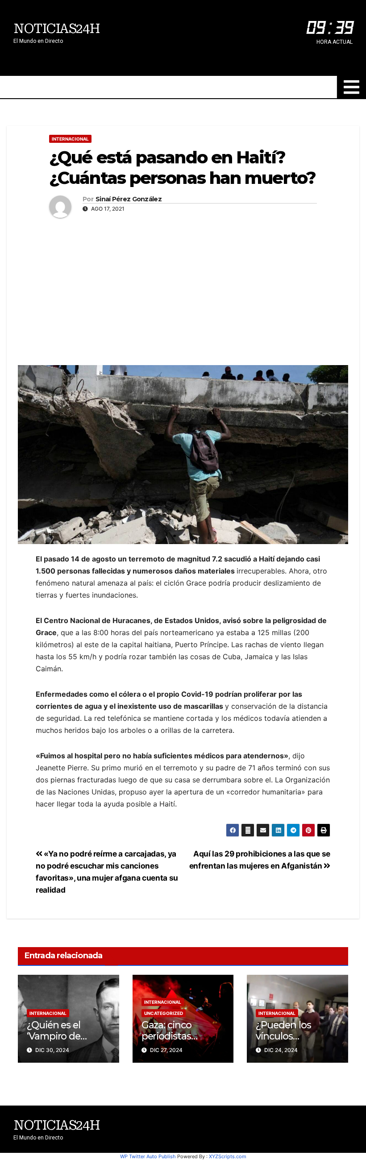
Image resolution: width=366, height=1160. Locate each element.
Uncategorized (163, 1013)
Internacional (70, 138)
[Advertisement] (183, 289)
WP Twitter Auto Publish (148, 1156)
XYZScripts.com (227, 1156)
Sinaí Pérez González (129, 199)
